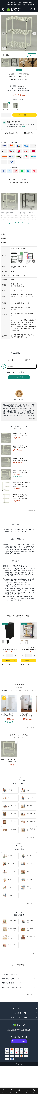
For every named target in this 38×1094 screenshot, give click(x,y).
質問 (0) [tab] (27, 360)
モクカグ (13, 9)
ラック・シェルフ (15, 690)
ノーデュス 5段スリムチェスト (9, 715)
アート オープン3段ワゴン (28, 648)
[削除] (16, 742)
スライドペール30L (10, 648)
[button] (9, 722)
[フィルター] (3, 366)
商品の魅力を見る (19, 222)
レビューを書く (19, 377)
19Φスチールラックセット (22, 90)
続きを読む (31, 419)
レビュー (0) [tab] (10, 360)
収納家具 (23, 88)
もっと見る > (32, 510)
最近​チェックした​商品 (19, 735)
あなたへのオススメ (19, 426)
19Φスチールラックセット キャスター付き (21, 484)
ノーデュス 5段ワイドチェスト (27, 715)
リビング (26, 690)
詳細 (23, 126)
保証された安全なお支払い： (10, 142)
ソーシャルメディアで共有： (10, 168)
